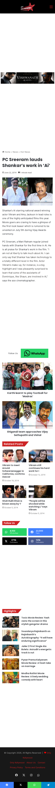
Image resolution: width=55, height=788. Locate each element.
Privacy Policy (16, 767)
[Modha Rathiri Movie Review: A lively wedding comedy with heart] (10, 677)
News (15, 152)
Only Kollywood (17, 762)
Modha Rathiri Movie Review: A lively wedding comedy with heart (34, 676)
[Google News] (34, 353)
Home (7, 152)
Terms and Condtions (35, 767)
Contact (41, 762)
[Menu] (51, 7)
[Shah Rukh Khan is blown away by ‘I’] (14, 491)
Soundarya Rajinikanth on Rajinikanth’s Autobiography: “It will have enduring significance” (37, 636)
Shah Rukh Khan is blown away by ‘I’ (12, 502)
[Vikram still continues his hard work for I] (41, 456)
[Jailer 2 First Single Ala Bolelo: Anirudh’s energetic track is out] (10, 650)
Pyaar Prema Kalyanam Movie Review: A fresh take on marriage (36, 663)
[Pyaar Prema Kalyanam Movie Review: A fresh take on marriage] (10, 664)
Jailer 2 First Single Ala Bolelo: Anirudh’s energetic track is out (36, 649)
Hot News (25, 152)
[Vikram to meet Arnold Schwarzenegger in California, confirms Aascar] (14, 456)
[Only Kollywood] (27, 6)
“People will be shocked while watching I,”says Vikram (38, 505)
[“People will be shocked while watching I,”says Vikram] (41, 491)
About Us (31, 762)
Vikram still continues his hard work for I (39, 468)
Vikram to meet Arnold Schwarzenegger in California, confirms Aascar (13, 471)
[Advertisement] (27, 42)
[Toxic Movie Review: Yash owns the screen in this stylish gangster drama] (10, 622)
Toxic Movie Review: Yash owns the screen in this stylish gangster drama (35, 621)
